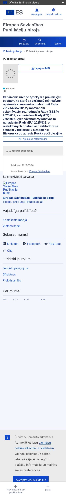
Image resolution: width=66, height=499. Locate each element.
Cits (9, 250)
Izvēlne (58, 44)
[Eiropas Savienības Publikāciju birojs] (14, 12)
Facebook (33, 243)
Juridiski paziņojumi (16, 268)
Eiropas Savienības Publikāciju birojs (23, 27)
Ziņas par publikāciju (21, 150)
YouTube (55, 243)
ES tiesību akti (9, 89)
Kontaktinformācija (15, 220)
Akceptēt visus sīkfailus (31, 480)
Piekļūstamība (12, 280)
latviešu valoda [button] (54, 14)
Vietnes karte (11, 226)
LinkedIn (12, 243)
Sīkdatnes (9, 274)
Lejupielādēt (42, 68)
